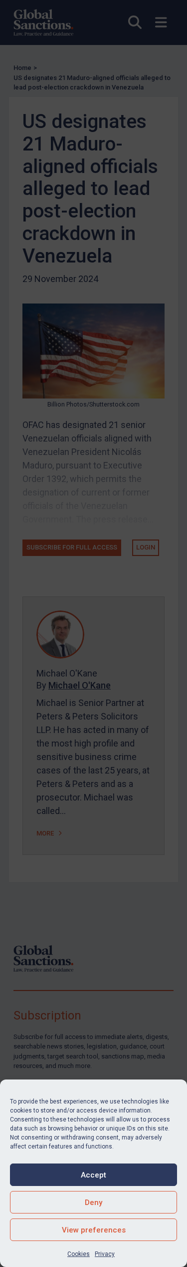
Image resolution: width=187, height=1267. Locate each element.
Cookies (78, 1254)
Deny (93, 1202)
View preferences (94, 1230)
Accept (93, 1175)
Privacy (105, 1254)
